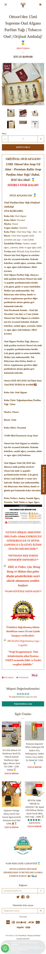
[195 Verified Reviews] (23, 856)
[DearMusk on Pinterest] (28, 897)
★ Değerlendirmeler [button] (44, 479)
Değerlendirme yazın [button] (23, 704)
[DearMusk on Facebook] (23, 897)
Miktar (4, 134)
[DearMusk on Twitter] (18, 897)
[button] (34, 820)
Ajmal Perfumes (23, 48)
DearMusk (22, 935)
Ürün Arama (23, 917)
